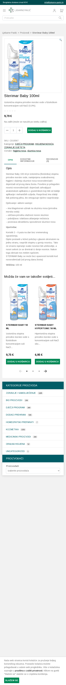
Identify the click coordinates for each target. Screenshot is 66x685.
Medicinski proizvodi (18, 436)
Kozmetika (12, 429)
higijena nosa (19, 151)
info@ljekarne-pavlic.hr (54, 2)
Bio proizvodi (14, 400)
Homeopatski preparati (20, 422)
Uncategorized (15, 451)
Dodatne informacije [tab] (27, 160)
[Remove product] (19, 130)
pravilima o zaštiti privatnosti (29, 670)
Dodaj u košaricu (39, 130)
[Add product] (7, 130)
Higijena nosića (44, 144)
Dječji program (15, 407)
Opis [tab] (10, 160)
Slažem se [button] (11, 680)
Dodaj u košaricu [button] (18, 361)
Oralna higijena (15, 444)
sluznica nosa (34, 151)
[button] (60, 40)
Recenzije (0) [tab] (52, 160)
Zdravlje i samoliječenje (21, 393)
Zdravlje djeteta (14, 147)
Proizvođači (12, 466)
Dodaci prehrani (16, 415)
